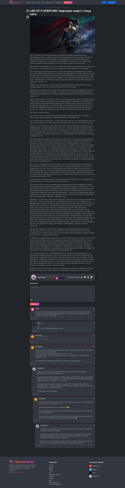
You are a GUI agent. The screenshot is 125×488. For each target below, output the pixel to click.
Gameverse (32, 7)
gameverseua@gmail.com (18, 472)
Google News (95, 476)
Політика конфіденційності (55, 484)
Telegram (94, 469)
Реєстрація (112, 2)
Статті (43, 2)
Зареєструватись (53, 482)
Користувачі (49, 2)
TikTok (94, 473)
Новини (38, 2)
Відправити (34, 304)
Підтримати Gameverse (55, 474)
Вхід (104, 2)
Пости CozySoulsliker (41, 7)
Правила (51, 478)
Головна (28, 2)
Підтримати (59, 2)
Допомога (51, 476)
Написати (68, 2)
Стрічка (33, 2)
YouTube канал (96, 466)
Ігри (54, 2)
